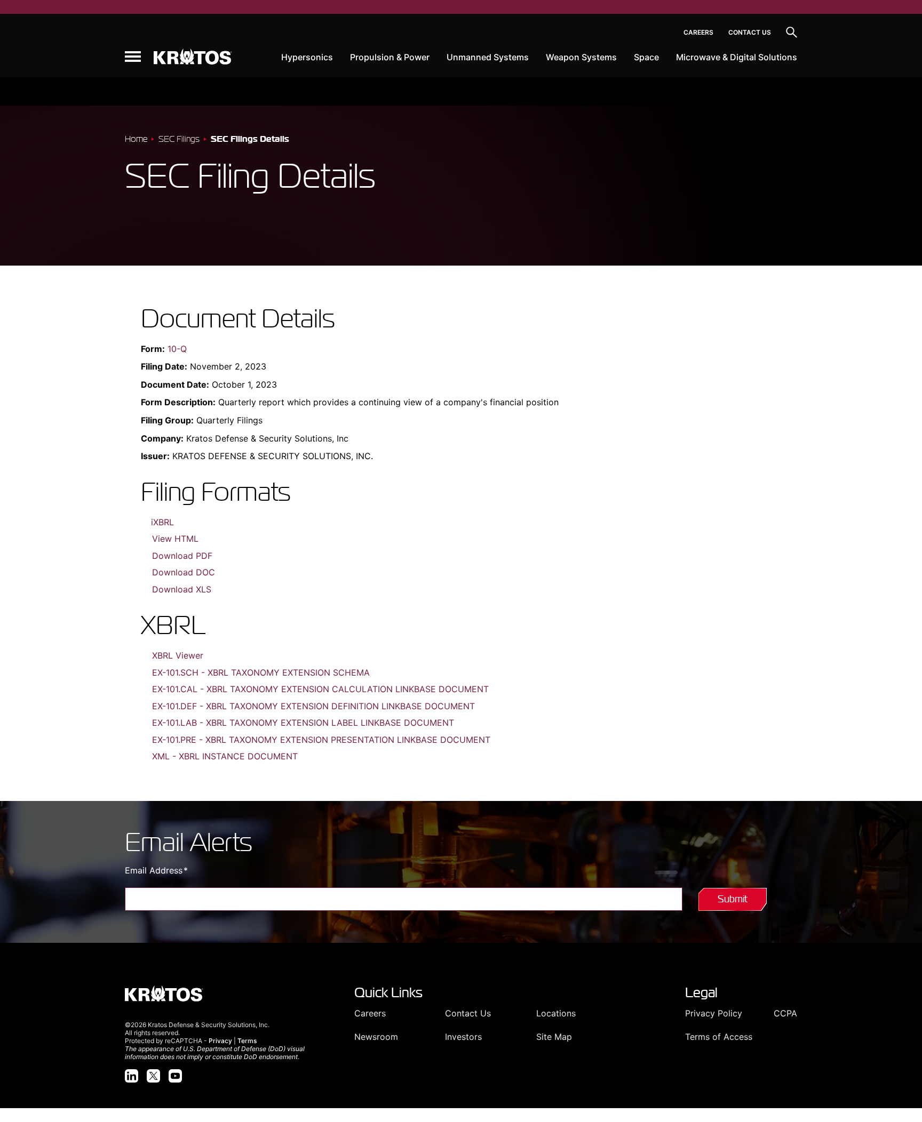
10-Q (177, 348)
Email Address (174, 870)
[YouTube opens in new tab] (175, 1076)
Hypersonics (307, 57)
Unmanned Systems (488, 57)
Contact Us (749, 32)
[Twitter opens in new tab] (153, 1076)
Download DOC (183, 572)
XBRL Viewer (177, 655)
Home (136, 138)
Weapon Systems (581, 57)
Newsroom (376, 1036)
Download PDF (182, 555)
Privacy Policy (713, 1013)
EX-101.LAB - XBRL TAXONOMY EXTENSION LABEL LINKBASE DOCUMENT (303, 722)
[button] (133, 57)
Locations (556, 1013)
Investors (463, 1036)
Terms (247, 1041)
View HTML (175, 538)
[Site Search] (791, 32)
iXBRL (162, 522)
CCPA (785, 1013)
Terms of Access (718, 1036)
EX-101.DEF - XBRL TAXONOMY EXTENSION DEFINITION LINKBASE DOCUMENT (313, 706)
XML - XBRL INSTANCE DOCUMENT (225, 756)
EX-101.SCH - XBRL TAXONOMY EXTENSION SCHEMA (261, 672)
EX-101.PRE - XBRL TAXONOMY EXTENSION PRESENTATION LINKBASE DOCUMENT (321, 739)
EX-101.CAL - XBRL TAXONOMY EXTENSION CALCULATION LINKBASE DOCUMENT (320, 689)
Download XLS (181, 589)
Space (646, 57)
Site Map (554, 1036)
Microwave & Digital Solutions (736, 57)
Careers (698, 32)
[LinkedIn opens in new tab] (131, 1076)
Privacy (220, 1041)
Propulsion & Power (390, 57)
